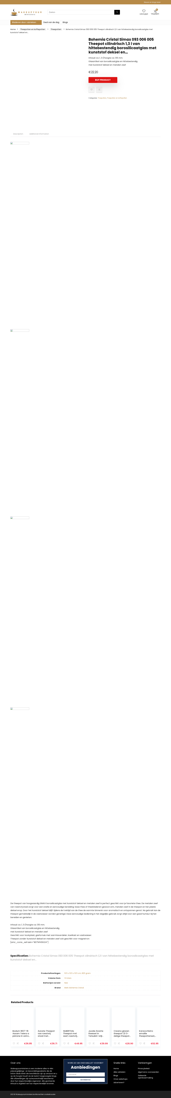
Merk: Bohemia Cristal (74, 987)
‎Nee (66, 983)
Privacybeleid (143, 1068)
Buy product (103, 79)
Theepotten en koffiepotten (32, 29)
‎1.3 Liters (67, 978)
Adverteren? (119, 1082)
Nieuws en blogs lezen (152, 2)
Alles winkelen (119, 1072)
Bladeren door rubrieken (24, 22)
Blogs (65, 22)
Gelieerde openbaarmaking (145, 1076)
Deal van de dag (51, 22)
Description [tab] (18, 134)
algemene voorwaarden (148, 1072)
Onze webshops (120, 1079)
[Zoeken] (117, 12)
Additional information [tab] (39, 134)
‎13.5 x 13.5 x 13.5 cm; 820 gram (77, 973)
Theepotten (56, 29)
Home (13, 29)
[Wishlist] (143, 11)
